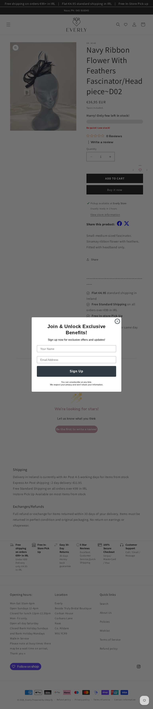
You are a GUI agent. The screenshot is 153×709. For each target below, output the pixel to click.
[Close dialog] (117, 321)
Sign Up (76, 371)
